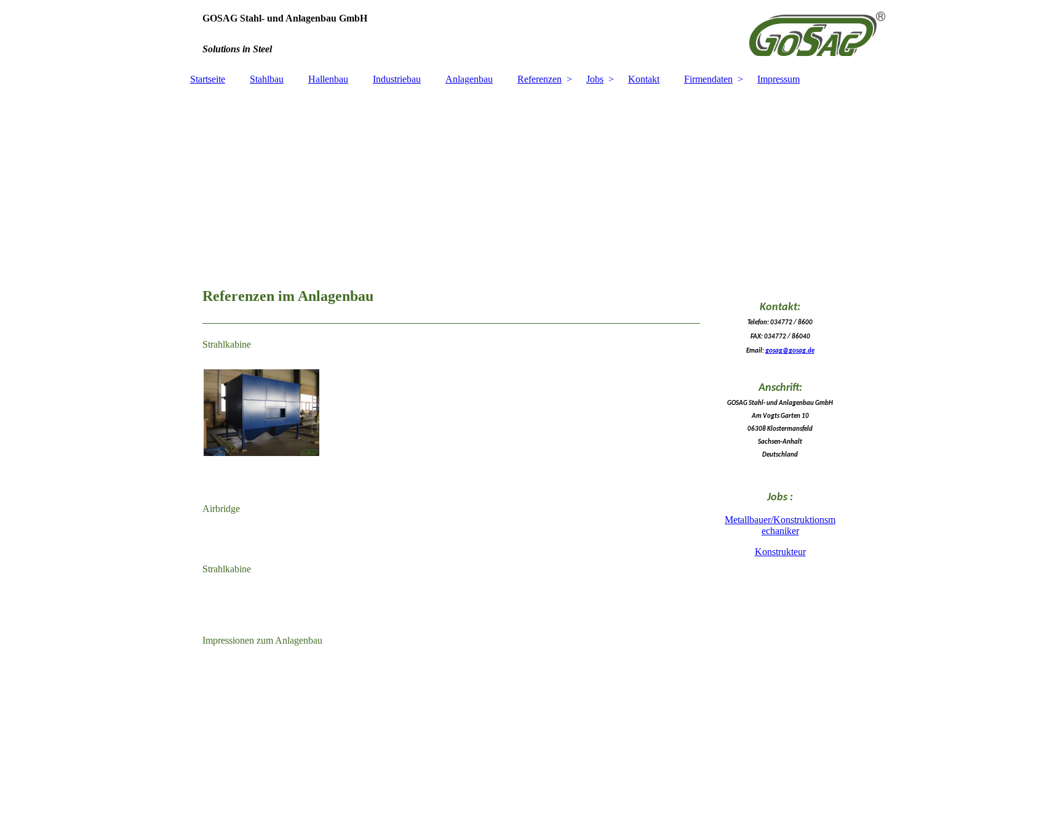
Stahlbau (267, 79)
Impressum (778, 79)
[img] (531, 34)
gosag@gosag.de (789, 351)
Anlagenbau (469, 79)
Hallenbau (328, 79)
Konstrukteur (780, 551)
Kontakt (643, 79)
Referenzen (539, 79)
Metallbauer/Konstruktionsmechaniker (780, 525)
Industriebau (397, 79)
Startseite (207, 79)
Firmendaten (708, 79)
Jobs (594, 79)
